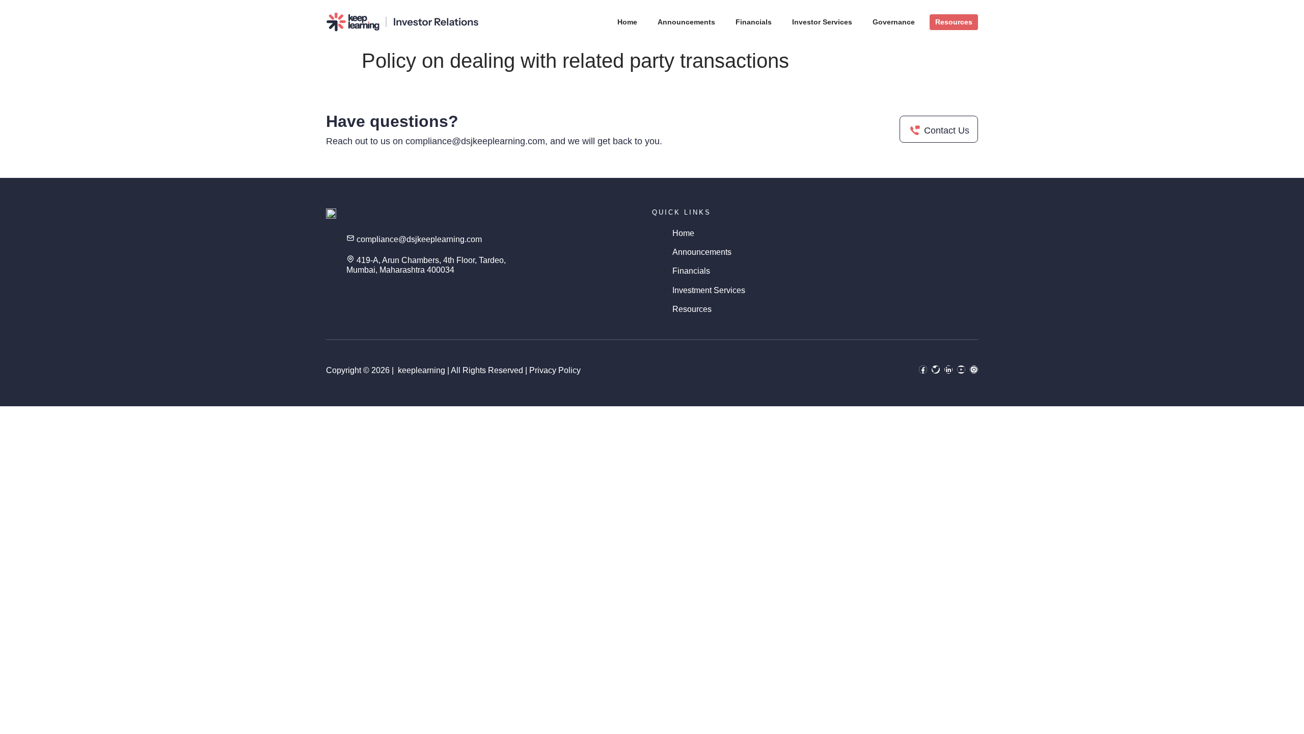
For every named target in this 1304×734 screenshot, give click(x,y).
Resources (953, 22)
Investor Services (822, 22)
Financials (754, 22)
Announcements (686, 22)
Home (627, 22)
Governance (894, 22)
